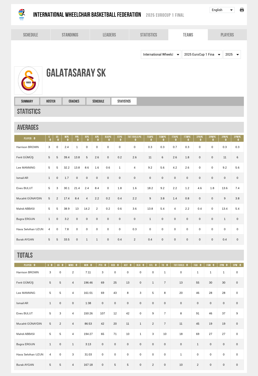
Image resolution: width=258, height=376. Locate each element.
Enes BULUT (24, 188)
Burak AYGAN (25, 239)
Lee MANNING (25, 167)
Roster (50, 101)
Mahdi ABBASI (25, 208)
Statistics (148, 34)
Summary (27, 101)
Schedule (30, 34)
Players (227, 34)
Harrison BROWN (27, 147)
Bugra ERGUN (25, 219)
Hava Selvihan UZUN (29, 229)
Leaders (109, 34)
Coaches (74, 101)
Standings (70, 34)
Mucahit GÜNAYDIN (29, 198)
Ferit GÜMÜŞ (24, 157)
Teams (188, 34)
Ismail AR (22, 177)
